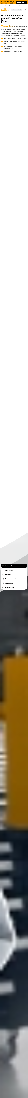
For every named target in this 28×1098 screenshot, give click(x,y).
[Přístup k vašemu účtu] (20, 10)
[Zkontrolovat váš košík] (13, 10)
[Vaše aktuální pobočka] (16, 10)
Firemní (21, 5)
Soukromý (7, 5)
